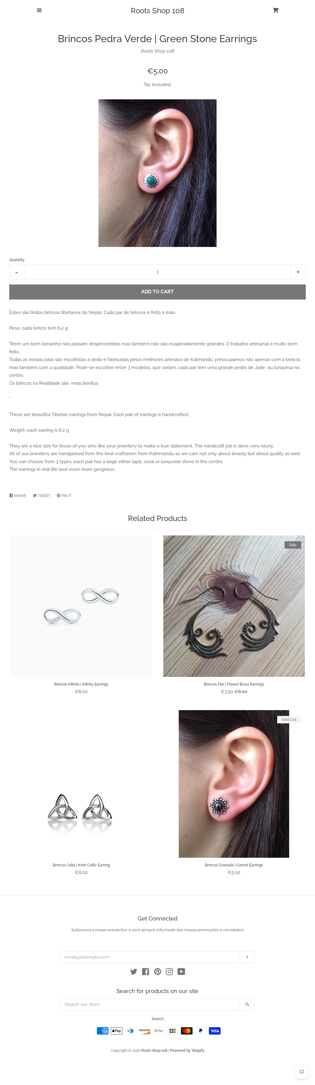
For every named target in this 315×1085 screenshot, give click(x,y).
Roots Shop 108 (157, 10)
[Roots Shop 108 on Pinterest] (157, 973)
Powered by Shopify (187, 1050)
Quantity (17, 260)
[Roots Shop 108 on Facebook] (146, 973)
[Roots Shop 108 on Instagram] (169, 973)
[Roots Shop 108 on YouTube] (181, 973)
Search (158, 1019)
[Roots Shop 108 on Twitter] (134, 973)
